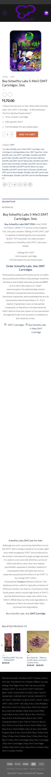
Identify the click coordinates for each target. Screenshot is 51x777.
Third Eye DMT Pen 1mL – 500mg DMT (12, 658)
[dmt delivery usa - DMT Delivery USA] (25, 13)
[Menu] (4, 13)
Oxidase (20, 581)
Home (5, 77)
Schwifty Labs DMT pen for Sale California (28, 158)
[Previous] (2, 651)
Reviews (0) (7, 207)
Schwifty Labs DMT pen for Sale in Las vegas (26, 166)
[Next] (49, 651)
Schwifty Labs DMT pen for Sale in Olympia (19, 169)
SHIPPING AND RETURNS (17, 769)
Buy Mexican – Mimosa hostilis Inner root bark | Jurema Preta (37, 660)
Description (8, 201)
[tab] (25, 201)
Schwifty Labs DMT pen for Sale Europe (17, 161)
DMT (12, 77)
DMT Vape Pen (36, 152)
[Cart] (46, 13)
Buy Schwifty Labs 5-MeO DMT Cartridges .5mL (25, 149)
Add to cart (27, 134)
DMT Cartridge (37, 613)
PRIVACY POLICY (37, 769)
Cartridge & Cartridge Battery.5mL (15, 152)
